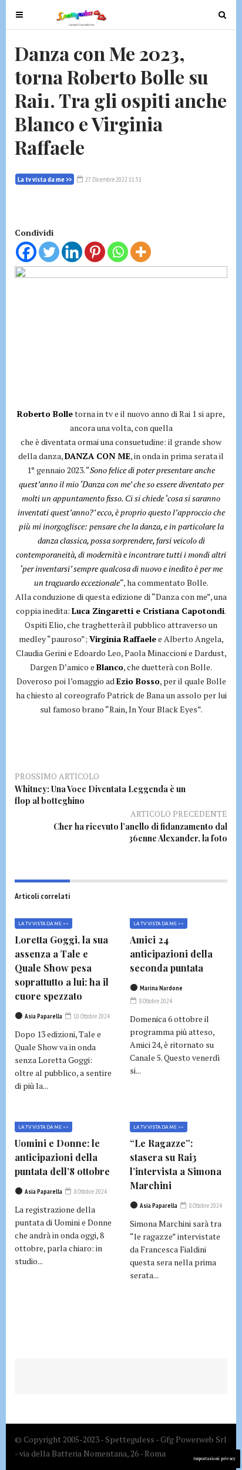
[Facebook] (26, 252)
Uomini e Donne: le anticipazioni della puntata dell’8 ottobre (62, 1157)
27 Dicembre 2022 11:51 (113, 179)
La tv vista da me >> (45, 179)
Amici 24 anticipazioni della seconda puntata (171, 953)
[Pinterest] (95, 252)
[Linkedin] (72, 252)
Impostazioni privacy (214, 1458)
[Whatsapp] (117, 252)
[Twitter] (49, 252)
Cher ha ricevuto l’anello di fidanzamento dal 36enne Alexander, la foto (140, 832)
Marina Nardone (161, 988)
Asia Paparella (43, 1016)
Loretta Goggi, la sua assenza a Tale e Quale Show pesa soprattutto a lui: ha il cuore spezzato (62, 967)
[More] (140, 252)
